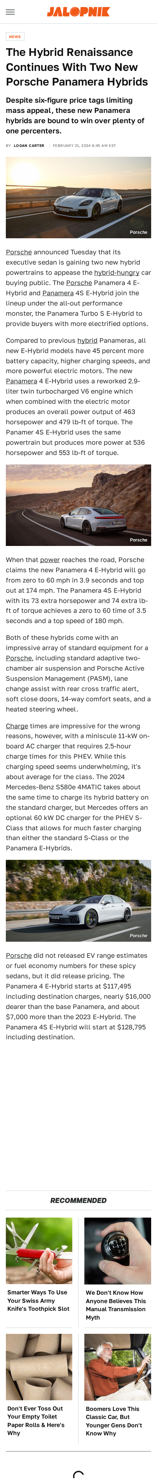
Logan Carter (29, 145)
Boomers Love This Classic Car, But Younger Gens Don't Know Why (114, 1421)
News (15, 36)
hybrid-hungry (116, 272)
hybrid (87, 340)
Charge (17, 726)
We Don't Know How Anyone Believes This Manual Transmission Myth (116, 1305)
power (50, 559)
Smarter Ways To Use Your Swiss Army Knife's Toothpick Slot (38, 1300)
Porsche (19, 252)
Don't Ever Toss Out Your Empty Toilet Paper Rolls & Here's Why (36, 1420)
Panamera (58, 293)
